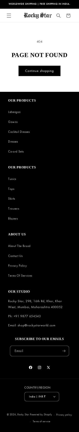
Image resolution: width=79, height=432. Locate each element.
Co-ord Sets (15, 151)
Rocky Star (23, 414)
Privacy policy (64, 414)
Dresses (13, 141)
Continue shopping (39, 71)
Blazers (13, 218)
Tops (11, 189)
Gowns (12, 122)
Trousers (13, 208)
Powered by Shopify (41, 414)
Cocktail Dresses (19, 132)
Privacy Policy (17, 265)
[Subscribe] (64, 351)
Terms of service (41, 421)
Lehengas (14, 112)
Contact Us (15, 256)
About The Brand (19, 246)
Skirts (11, 198)
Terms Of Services (20, 275)
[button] (9, 16)
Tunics (12, 179)
